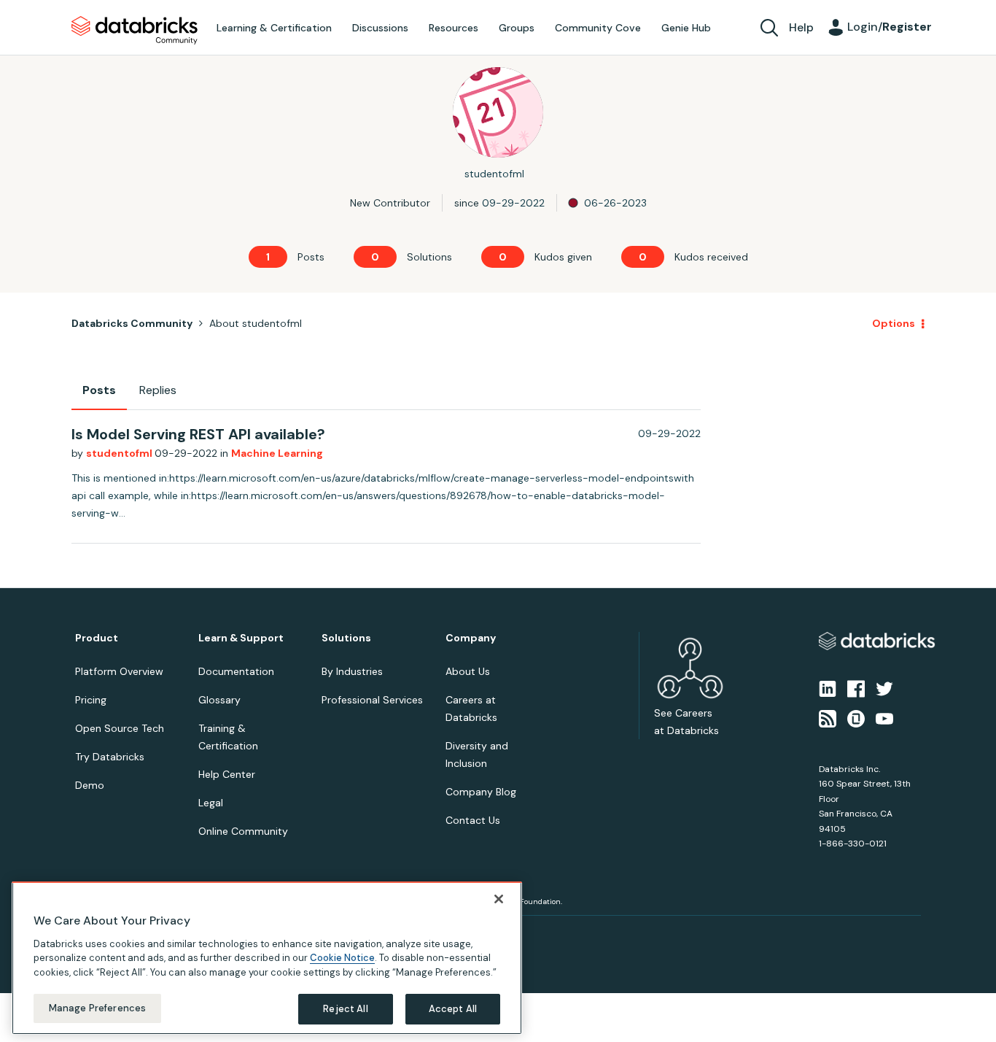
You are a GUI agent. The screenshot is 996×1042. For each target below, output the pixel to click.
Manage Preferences (97, 1008)
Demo (89, 785)
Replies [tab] (157, 390)
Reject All (345, 1009)
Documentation (236, 671)
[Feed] (827, 717)
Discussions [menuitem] (380, 27)
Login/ (889, 26)
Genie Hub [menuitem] (686, 27)
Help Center (226, 774)
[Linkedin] (827, 688)
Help (801, 27)
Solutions (346, 638)
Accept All (453, 1009)
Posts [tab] (99, 390)
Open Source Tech (119, 728)
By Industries (352, 671)
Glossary (219, 699)
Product (96, 638)
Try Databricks (109, 756)
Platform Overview (119, 671)
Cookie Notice (342, 958)
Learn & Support (241, 638)
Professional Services (372, 699)
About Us (468, 671)
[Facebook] (856, 688)
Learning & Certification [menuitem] (274, 27)
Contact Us (473, 820)
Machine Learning (277, 453)
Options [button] (893, 323)
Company (471, 638)
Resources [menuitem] (453, 27)
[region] (267, 958)
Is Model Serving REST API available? (198, 434)
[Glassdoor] (856, 717)
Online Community (243, 831)
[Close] (499, 899)
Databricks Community (134, 30)
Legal (210, 802)
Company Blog (481, 791)
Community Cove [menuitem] (598, 27)
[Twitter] (884, 688)
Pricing (90, 699)
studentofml (120, 453)
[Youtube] (884, 717)
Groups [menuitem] (516, 27)
